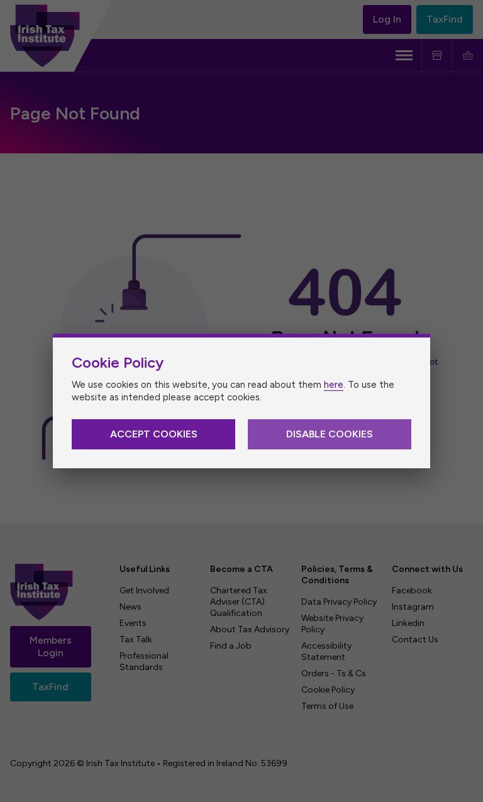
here (333, 384)
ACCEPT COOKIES (153, 434)
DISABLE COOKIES (329, 434)
